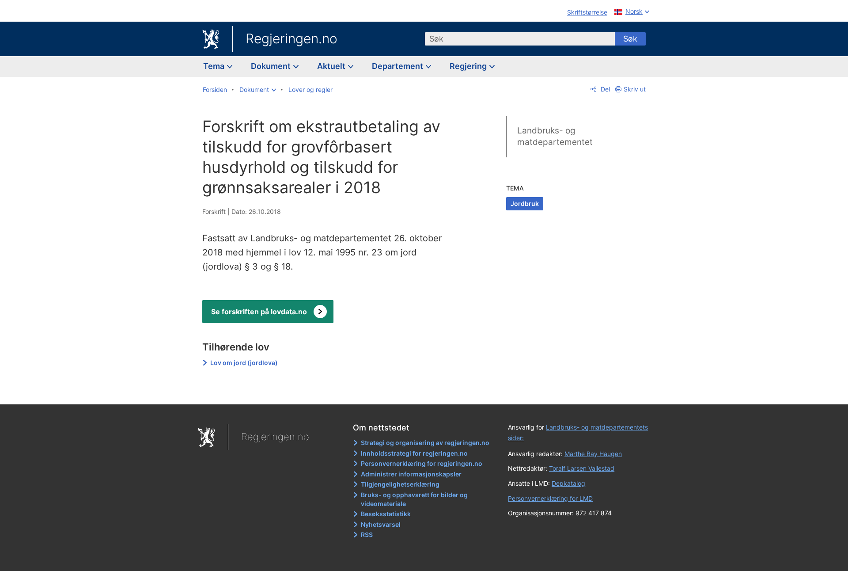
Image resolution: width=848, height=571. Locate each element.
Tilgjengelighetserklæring (400, 484)
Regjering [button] (469, 66)
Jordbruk (525, 203)
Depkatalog (568, 483)
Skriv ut (635, 89)
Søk (630, 38)
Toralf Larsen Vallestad (581, 468)
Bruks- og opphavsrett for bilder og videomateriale (414, 499)
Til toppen (330, 391)
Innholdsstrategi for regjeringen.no (414, 453)
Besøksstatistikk (386, 514)
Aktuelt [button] (332, 66)
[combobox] (520, 39)
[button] (257, 89)
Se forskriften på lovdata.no (259, 311)
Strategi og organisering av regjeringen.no (425, 442)
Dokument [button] (271, 66)
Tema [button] (214, 66)
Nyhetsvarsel (381, 524)
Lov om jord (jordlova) (244, 362)
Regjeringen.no (291, 38)
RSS (367, 534)
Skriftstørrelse (587, 12)
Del (604, 89)
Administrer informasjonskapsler (411, 474)
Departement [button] (398, 66)
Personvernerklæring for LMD (550, 498)
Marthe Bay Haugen (593, 453)
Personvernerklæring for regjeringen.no (421, 463)
